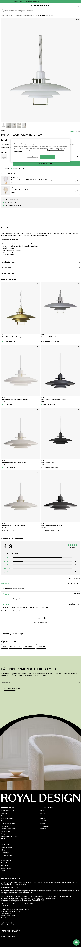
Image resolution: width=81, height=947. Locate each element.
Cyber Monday (6, 868)
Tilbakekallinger (6, 839)
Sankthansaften (6, 860)
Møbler (42, 810)
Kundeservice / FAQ (7, 810)
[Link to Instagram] (7, 923)
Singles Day (5, 863)
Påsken (3, 850)
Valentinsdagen (6, 847)
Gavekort (4, 813)
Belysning (43, 813)
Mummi (3, 858)
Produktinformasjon (8, 262)
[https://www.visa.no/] (4, 930)
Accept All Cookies (48, 157)
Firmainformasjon (7, 818)
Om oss (3, 816)
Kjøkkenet (43, 823)
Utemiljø (43, 828)
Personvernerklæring (8, 823)
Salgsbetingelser (6, 821)
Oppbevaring (44, 826)
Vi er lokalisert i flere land (9, 887)
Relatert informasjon (9, 273)
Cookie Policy (5, 831)
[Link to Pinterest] (12, 923)
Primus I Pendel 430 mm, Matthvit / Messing (15, 399)
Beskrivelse (5, 228)
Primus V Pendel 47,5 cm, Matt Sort (51, 525)
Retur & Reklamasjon (8, 828)
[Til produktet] (40, 180)
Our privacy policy (52, 150)
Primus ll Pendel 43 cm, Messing (11, 337)
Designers (4, 833)
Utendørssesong (6, 855)
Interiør (42, 818)
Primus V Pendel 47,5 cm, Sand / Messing (14, 525)
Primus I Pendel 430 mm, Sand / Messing (14, 462)
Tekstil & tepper (45, 821)
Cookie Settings (32, 157)
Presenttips (5, 852)
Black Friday (5, 865)
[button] (76, 6)
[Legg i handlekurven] (77, 180)
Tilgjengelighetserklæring (9, 836)
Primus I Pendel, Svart (47, 462)
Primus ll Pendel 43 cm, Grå (49, 337)
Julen (3, 870)
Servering (43, 816)
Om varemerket (7, 268)
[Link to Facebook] (2, 923)
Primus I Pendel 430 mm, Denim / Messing (53, 399)
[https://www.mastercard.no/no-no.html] (9, 930)
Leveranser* (5, 826)
